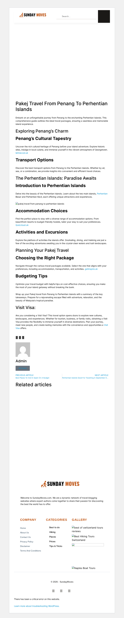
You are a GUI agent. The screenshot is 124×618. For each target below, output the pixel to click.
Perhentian (102, 193)
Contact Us (25, 537)
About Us (24, 532)
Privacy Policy (26, 541)
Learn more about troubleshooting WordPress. (36, 606)
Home (23, 528)
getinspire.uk (91, 269)
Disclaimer (25, 546)
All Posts (23, 368)
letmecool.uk (22, 153)
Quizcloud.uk (22, 225)
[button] (17, 337)
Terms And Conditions (30, 550)
